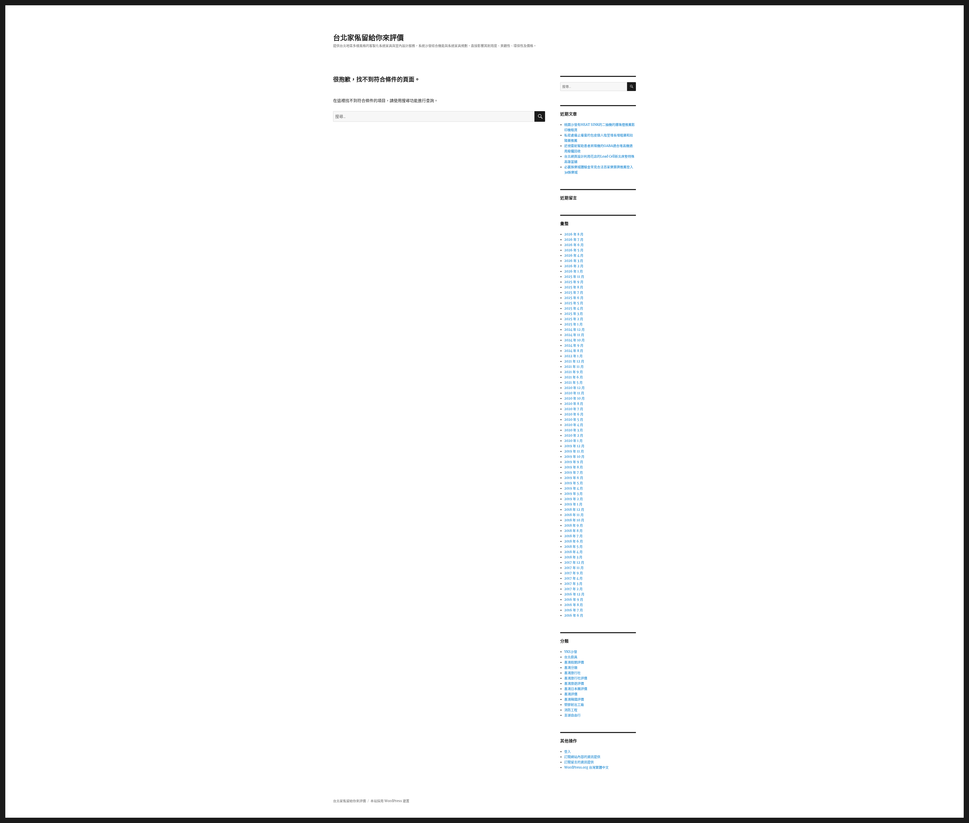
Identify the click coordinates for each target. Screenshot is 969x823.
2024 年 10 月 (574, 340)
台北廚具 (570, 657)
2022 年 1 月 (573, 356)
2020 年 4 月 (573, 425)
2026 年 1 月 (573, 271)
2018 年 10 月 (574, 520)
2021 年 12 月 (574, 361)
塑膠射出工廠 (574, 705)
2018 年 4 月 (573, 552)
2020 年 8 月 (573, 404)
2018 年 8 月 (573, 531)
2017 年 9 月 (573, 573)
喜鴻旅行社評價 (575, 678)
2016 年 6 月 (573, 615)
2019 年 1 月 (573, 504)
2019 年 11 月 (574, 451)
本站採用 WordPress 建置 (389, 801)
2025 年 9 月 (573, 282)
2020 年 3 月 (573, 430)
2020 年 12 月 (574, 388)
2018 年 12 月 (574, 509)
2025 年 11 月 (574, 277)
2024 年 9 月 (573, 345)
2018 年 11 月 (574, 515)
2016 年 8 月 (573, 605)
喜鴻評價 (570, 694)
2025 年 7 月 (573, 292)
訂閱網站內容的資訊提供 (582, 757)
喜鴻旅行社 (572, 673)
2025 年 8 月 (573, 287)
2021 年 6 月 (573, 377)
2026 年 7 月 (573, 239)
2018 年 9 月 (573, 525)
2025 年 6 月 (573, 298)
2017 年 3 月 (573, 584)
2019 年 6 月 (573, 478)
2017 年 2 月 (573, 589)
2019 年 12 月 (574, 446)
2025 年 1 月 (573, 324)
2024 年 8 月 (573, 351)
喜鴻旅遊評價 (574, 683)
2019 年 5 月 (573, 483)
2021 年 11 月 (574, 366)
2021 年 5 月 (573, 382)
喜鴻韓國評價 (574, 699)
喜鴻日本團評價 (575, 689)
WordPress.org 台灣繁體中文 (586, 767)
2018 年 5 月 (573, 546)
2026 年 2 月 (573, 266)
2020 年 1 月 (573, 441)
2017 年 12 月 (574, 562)
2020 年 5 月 (573, 419)
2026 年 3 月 (573, 261)
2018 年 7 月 (573, 536)
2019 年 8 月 (573, 467)
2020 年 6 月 (573, 414)
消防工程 (570, 710)
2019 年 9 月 (573, 462)
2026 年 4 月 (573, 255)
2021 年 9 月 (573, 372)
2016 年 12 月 (574, 594)
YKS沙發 (570, 652)
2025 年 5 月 (573, 303)
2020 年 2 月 (573, 435)
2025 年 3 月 (573, 314)
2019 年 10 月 (574, 456)
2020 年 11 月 (574, 393)
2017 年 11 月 (574, 568)
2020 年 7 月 (573, 409)
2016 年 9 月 (573, 599)
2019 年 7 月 (573, 472)
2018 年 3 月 (573, 557)
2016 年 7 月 (573, 610)
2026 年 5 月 (573, 250)
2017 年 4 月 (573, 578)
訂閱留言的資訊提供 (579, 762)
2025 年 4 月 (573, 308)
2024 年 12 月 (574, 329)
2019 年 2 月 (573, 499)
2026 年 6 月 (574, 245)
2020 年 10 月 (574, 398)
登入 (567, 751)
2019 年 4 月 (573, 488)
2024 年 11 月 (574, 335)
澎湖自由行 (572, 715)
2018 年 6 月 (573, 541)
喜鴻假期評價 (574, 662)
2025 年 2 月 (573, 319)
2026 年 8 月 (573, 234)
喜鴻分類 (570, 667)
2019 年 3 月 (573, 494)
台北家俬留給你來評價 (368, 38)
